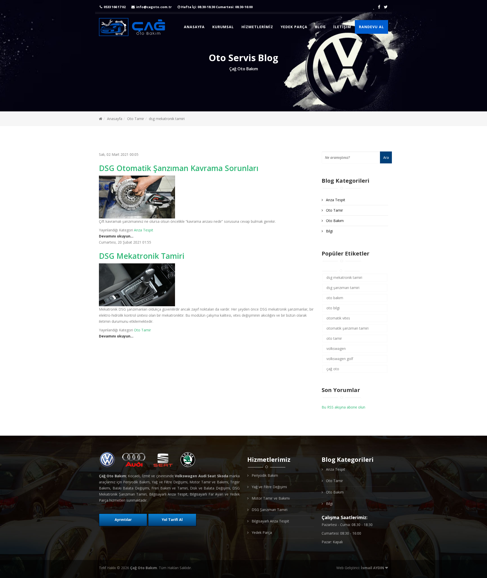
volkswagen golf (339, 358)
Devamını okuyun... (116, 236)
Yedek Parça (294, 26)
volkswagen (336, 348)
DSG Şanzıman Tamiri (269, 509)
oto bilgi (333, 307)
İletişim (342, 26)
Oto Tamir (135, 118)
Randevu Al (371, 26)
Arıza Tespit (143, 230)
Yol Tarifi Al (172, 519)
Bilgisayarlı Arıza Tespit (270, 521)
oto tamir (334, 338)
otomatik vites (338, 318)
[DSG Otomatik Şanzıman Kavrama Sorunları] (206, 197)
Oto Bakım (334, 220)
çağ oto (332, 368)
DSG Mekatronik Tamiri (141, 256)
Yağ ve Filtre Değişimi (269, 486)
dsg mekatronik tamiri (344, 277)
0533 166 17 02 (115, 7)
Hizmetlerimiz (257, 26)
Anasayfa (194, 26)
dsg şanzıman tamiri (342, 287)
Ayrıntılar (123, 519)
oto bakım (334, 297)
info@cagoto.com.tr (154, 7)
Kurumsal (223, 26)
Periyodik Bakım (264, 475)
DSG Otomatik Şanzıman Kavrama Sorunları (178, 168)
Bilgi (329, 231)
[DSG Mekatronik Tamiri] (206, 284)
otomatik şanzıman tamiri (347, 328)
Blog (320, 26)
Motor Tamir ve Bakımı (270, 498)
